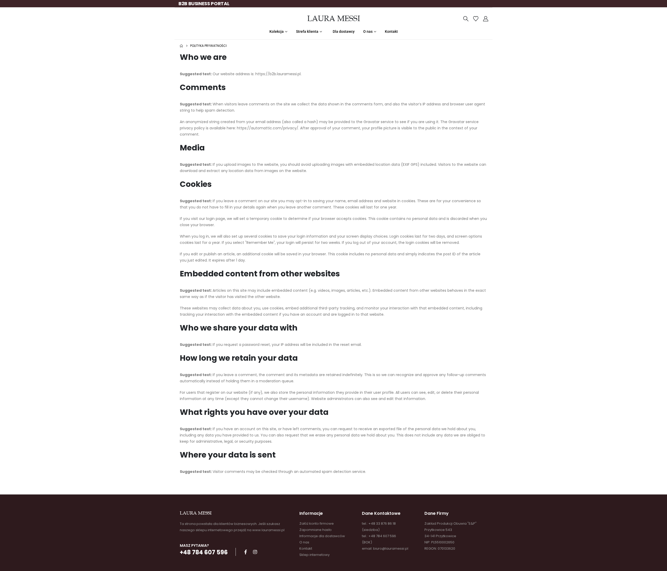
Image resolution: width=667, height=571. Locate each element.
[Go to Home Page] (181, 46)
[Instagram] (255, 552)
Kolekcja (276, 31)
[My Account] (486, 19)
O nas (368, 31)
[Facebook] (245, 552)
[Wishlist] (476, 19)
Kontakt (391, 31)
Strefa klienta (307, 31)
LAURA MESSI (333, 18)
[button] (466, 19)
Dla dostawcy (344, 31)
